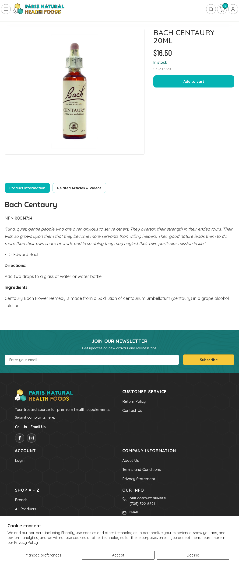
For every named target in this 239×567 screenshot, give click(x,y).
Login (20, 460)
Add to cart (193, 81)
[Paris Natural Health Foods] (38, 9)
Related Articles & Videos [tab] (79, 188)
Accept (118, 555)
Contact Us (132, 410)
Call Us (21, 426)
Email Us (38, 426)
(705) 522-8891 (142, 503)
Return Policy (134, 401)
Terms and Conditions (141, 469)
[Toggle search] (211, 9)
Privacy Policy (26, 542)
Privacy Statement (138, 478)
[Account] (233, 9)
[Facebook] (19, 438)
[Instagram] (31, 438)
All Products (25, 509)
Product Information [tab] (27, 188)
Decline (193, 555)
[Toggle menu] (6, 9)
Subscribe (209, 359)
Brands (21, 499)
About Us (130, 460)
